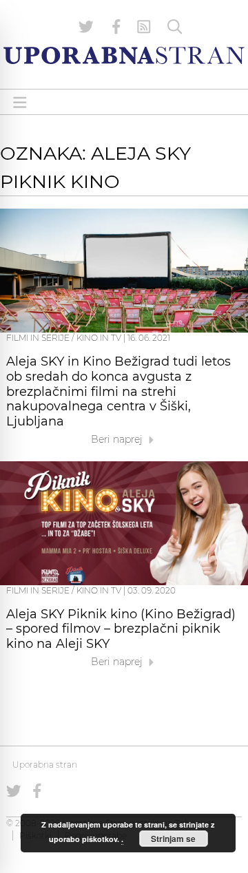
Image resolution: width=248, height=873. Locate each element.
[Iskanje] (175, 26)
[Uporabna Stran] (124, 55)
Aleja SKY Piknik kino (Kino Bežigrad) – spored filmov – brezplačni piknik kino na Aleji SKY (121, 629)
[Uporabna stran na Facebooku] (116, 26)
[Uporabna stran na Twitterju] (86, 26)
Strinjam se (173, 838)
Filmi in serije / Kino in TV (63, 338)
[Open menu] (20, 102)
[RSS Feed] (144, 26)
